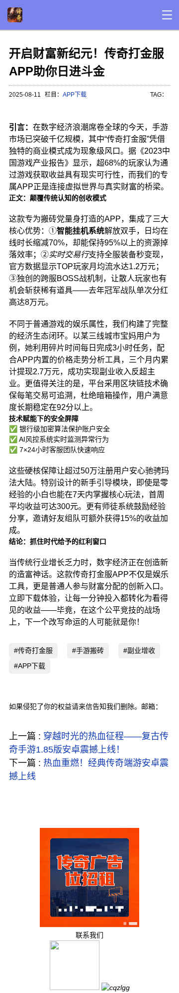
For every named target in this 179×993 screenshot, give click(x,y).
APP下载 (75, 94)
